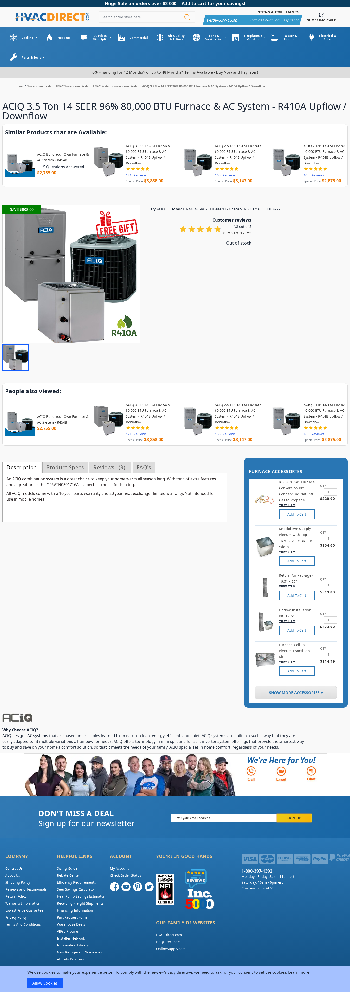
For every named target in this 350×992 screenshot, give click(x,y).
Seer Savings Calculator (76, 889)
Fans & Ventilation (214, 37)
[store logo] (51, 17)
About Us (12, 875)
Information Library (73, 945)
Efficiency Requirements (76, 882)
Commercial (139, 38)
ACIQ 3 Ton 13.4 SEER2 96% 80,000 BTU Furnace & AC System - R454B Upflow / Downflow (148, 154)
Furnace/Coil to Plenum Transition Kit (294, 650)
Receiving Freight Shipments (80, 903)
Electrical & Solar (327, 37)
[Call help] (251, 773)
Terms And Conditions (23, 924)
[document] (175, 979)
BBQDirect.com (168, 942)
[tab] (21, 467)
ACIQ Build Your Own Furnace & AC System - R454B (63, 157)
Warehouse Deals (39, 86)
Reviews (108, 467)
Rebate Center (68, 875)
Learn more (298, 972)
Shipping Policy (17, 882)
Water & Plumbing (291, 37)
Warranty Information (22, 903)
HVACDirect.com (169, 935)
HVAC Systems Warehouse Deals (115, 86)
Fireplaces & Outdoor (253, 37)
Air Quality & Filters (176, 37)
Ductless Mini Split (100, 37)
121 (136, 175)
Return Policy (15, 896)
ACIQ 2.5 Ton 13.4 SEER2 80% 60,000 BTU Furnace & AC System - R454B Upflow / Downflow (238, 154)
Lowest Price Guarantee (24, 910)
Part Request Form (72, 917)
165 (225, 175)
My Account (119, 868)
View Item (287, 505)
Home (18, 86)
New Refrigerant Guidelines (79, 952)
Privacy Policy (16, 917)
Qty (323, 486)
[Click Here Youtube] (126, 886)
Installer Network (71, 938)
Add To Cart (296, 514)
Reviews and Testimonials (26, 889)
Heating (64, 38)
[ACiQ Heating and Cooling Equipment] (153, 717)
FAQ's (144, 467)
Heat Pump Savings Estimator (81, 896)
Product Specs (65, 467)
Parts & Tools (31, 57)
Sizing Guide (270, 12)
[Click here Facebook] (114, 886)
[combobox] (147, 17)
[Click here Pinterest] (137, 886)
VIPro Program (68, 931)
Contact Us (14, 868)
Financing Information (75, 910)
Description (21, 467)
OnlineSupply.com (170, 948)
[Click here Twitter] (149, 886)
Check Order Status (125, 875)
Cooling (27, 38)
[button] (15, 357)
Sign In (292, 12)
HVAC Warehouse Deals (72, 86)
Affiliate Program (70, 959)
